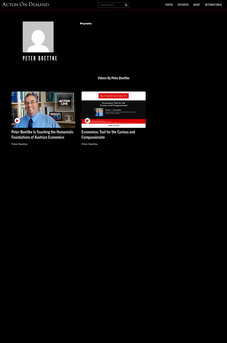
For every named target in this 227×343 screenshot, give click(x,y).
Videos (169, 5)
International (213, 5)
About (196, 5)
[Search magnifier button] (126, 5)
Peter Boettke (19, 144)
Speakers (183, 5)
